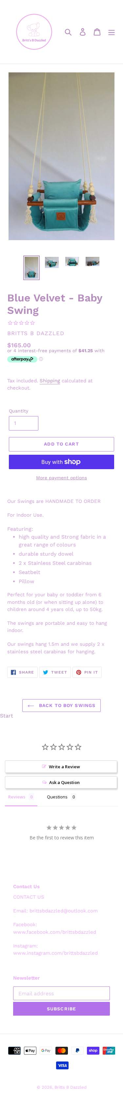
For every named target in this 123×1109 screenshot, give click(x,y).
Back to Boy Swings (66, 705)
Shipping (50, 381)
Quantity (18, 410)
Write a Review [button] (64, 767)
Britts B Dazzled (70, 1087)
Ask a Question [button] (64, 782)
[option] (31, 267)
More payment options (61, 477)
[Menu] (111, 32)
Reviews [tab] (16, 797)
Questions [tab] (57, 797)
